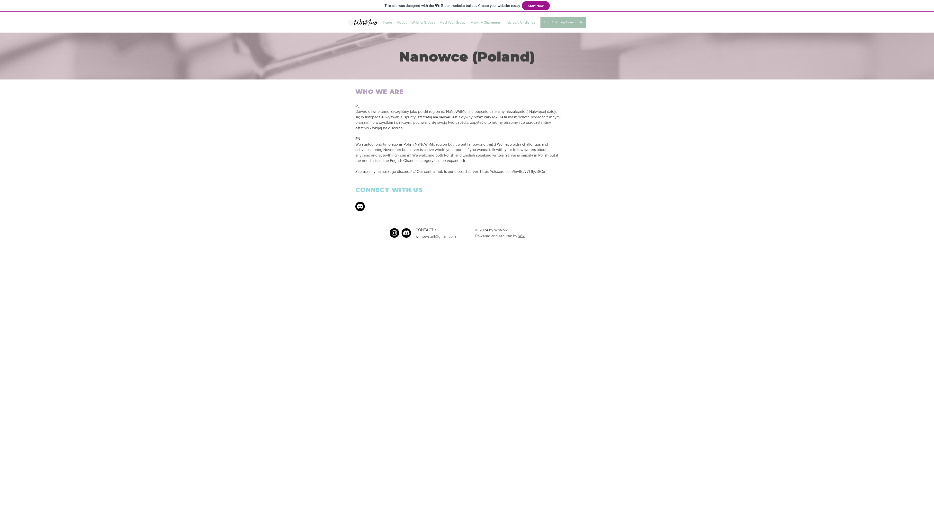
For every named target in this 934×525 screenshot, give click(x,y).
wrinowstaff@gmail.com (435, 236)
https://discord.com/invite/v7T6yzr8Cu (512, 171)
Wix (521, 236)
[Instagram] (394, 233)
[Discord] (360, 206)
